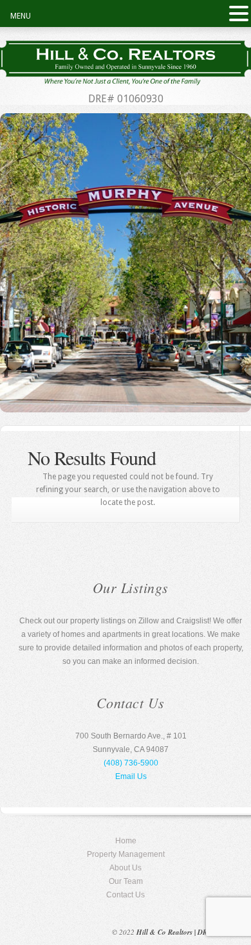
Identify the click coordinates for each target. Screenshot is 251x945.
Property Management (126, 854)
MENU (20, 16)
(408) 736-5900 (131, 762)
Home (125, 841)
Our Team (126, 881)
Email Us (131, 776)
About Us (125, 868)
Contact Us (125, 895)
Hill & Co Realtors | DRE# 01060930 (192, 932)
